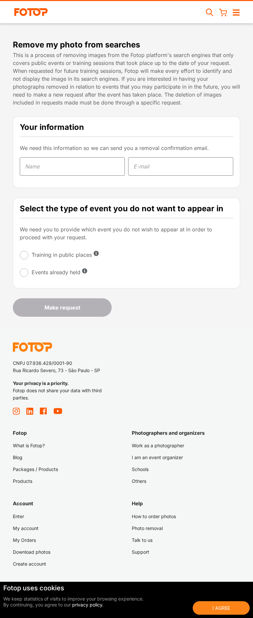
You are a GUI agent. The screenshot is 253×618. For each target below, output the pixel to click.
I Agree (221, 608)
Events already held (56, 272)
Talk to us (142, 540)
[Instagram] (16, 413)
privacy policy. (87, 604)
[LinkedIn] (29, 413)
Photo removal (147, 528)
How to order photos (154, 516)
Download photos (31, 552)
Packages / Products (35, 469)
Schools (140, 469)
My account (26, 528)
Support (140, 552)
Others (139, 481)
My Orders (24, 540)
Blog (17, 457)
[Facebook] (43, 413)
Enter (18, 516)
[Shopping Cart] (223, 12)
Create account (29, 564)
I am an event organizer (157, 457)
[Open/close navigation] (236, 12)
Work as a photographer (158, 445)
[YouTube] (57, 413)
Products (22, 481)
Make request (62, 307)
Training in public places (62, 254)
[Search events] (210, 12)
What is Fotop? (29, 445)
